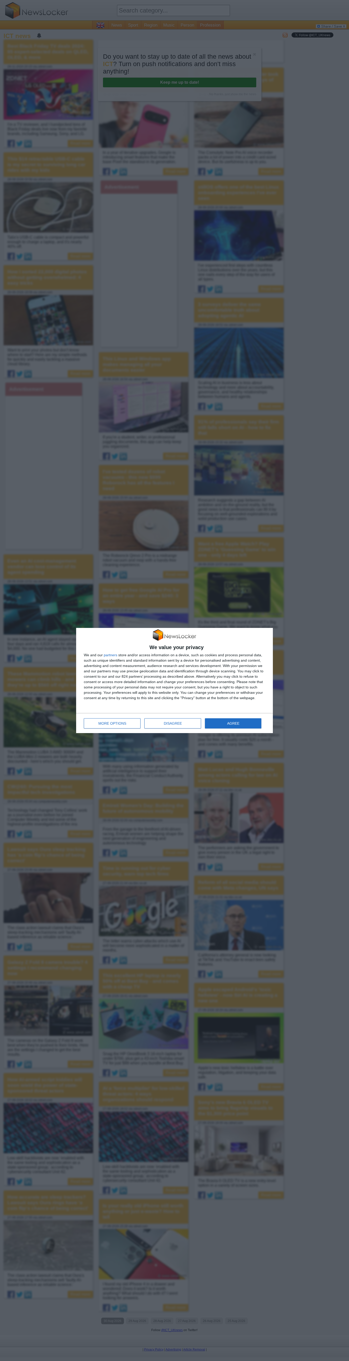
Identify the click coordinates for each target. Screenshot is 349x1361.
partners (110, 655)
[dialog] (174, 680)
